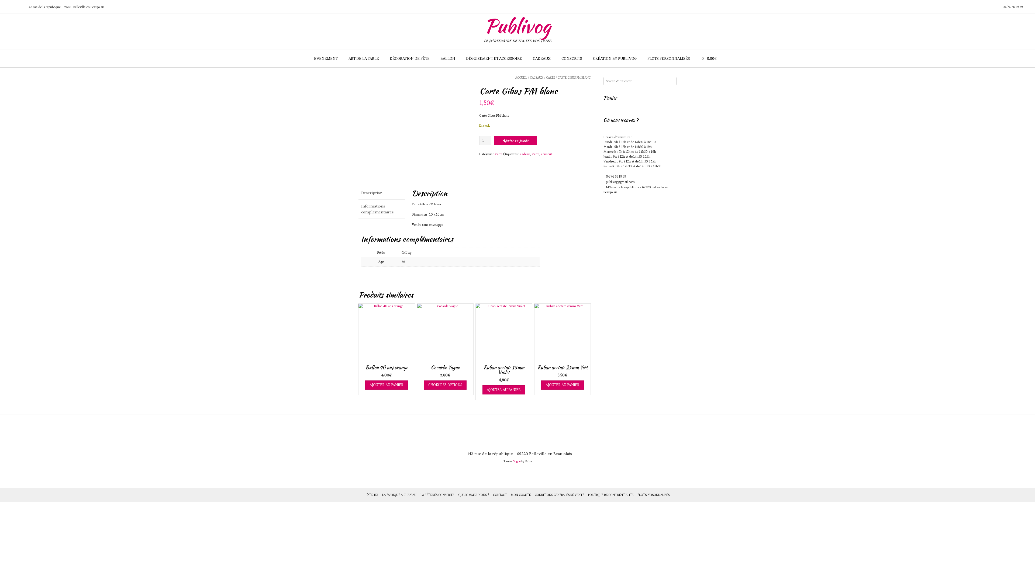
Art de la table (364, 58)
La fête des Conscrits (437, 495)
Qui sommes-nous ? (473, 495)
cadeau (525, 154)
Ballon (447, 58)
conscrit (546, 154)
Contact (500, 495)
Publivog (517, 26)
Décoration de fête (410, 58)
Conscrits (571, 58)
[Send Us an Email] (5, 7)
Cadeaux (542, 58)
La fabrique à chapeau (399, 495)
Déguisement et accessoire (494, 58)
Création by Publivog (615, 58)
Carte (550, 77)
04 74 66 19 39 (616, 176)
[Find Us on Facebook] (18, 7)
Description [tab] (371, 192)
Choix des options (445, 385)
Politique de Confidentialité (610, 495)
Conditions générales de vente (559, 495)
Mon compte (521, 495)
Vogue (516, 461)
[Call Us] (12, 7)
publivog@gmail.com (620, 182)
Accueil (521, 77)
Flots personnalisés (668, 58)
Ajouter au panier (515, 140)
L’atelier (372, 495)
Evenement (326, 58)
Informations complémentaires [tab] (377, 209)
